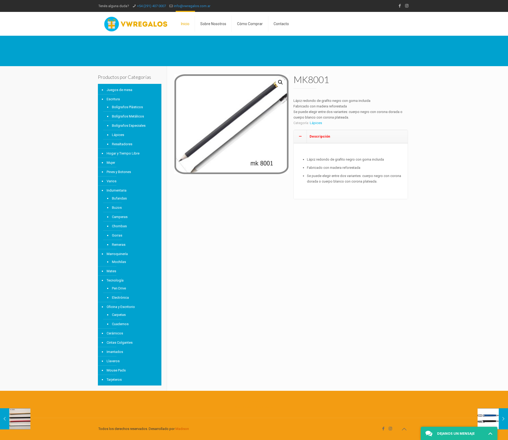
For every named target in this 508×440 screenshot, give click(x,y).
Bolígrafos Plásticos (127, 107)
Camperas (120, 217)
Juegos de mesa (119, 90)
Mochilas (119, 262)
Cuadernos (120, 324)
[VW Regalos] (136, 24)
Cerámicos (115, 333)
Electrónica (120, 298)
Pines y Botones (119, 172)
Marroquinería (117, 254)
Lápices (316, 123)
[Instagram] (407, 5)
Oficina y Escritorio (121, 307)
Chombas (119, 226)
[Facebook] (399, 5)
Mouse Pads (116, 370)
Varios (111, 181)
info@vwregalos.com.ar (192, 6)
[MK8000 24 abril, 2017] (15, 418)
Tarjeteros (114, 380)
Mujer (111, 163)
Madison (182, 429)
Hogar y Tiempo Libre (123, 153)
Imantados (115, 352)
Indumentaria (116, 190)
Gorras (117, 235)
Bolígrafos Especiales (129, 126)
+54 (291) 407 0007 (151, 6)
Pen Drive (119, 288)
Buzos (117, 208)
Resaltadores (122, 144)
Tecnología (115, 280)
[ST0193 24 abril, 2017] (493, 418)
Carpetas (119, 315)
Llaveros (113, 361)
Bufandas (119, 198)
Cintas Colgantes (120, 342)
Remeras (118, 245)
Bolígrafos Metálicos (128, 116)
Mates (111, 271)
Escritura (113, 99)
